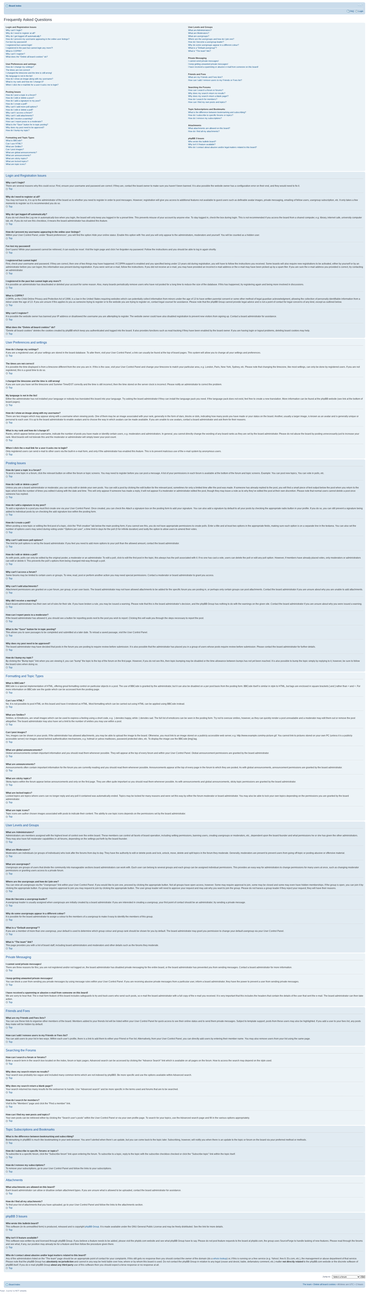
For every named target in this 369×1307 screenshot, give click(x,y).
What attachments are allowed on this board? (209, 128)
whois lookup (220, 1258)
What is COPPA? (14, 51)
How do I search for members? (202, 99)
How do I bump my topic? (17, 130)
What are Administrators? (200, 30)
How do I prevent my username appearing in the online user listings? (37, 39)
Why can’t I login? (14, 30)
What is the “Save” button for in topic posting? (27, 124)
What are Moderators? (198, 33)
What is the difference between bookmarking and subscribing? (217, 112)
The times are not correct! (18, 70)
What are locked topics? (17, 161)
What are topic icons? (16, 164)
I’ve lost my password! (16, 42)
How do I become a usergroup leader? (206, 42)
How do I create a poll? (16, 104)
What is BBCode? (14, 140)
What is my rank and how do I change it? (25, 82)
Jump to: (326, 1276)
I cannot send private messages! (203, 61)
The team (307, 1284)
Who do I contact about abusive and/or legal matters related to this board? (222, 147)
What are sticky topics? (17, 158)
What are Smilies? (14, 146)
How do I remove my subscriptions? (205, 118)
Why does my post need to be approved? (25, 127)
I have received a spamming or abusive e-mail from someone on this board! (223, 67)
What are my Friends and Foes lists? (205, 77)
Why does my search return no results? (206, 93)
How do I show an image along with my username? (29, 79)
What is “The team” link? (199, 51)
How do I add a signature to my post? (23, 101)
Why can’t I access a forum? (19, 112)
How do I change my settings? (20, 67)
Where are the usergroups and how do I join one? (211, 39)
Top (10, 189)
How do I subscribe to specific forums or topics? (210, 115)
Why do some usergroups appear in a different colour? (213, 45)
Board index (15, 6)
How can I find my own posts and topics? (207, 102)
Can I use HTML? (14, 143)
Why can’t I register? (15, 54)
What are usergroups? (198, 36)
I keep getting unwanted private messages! (208, 64)
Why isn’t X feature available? (201, 144)
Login (360, 11)
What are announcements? (18, 155)
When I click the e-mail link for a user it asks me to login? (32, 85)
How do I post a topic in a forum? (21, 95)
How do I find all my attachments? (203, 131)
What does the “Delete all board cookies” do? (27, 57)
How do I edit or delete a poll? (19, 110)
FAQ (352, 11)
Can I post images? (15, 149)
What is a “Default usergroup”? (202, 48)
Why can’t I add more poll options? (22, 107)
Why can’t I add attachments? (19, 115)
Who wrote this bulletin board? (202, 141)
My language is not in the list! (19, 76)
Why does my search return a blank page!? (208, 96)
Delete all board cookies (324, 1284)
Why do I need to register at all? (20, 33)
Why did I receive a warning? (19, 118)
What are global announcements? (21, 152)
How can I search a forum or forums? (205, 90)
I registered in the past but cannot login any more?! (29, 48)
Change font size (360, 5)
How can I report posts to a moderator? (24, 121)
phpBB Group (92, 1226)
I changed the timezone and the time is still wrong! (29, 73)
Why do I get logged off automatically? (23, 36)
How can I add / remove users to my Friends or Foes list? (215, 80)
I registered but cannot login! (19, 45)
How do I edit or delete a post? (20, 98)
